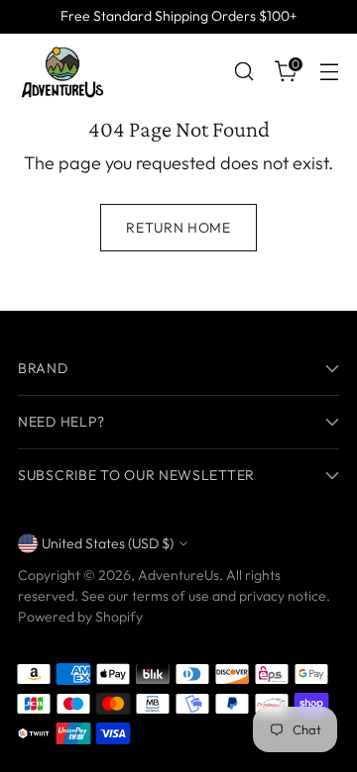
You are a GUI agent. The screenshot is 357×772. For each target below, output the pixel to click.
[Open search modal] (243, 71)
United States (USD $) (108, 543)
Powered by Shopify (80, 617)
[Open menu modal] (328, 71)
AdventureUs (178, 575)
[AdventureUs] (62, 71)
